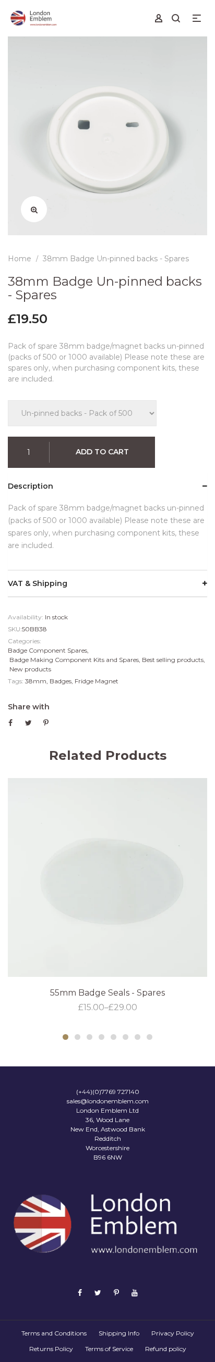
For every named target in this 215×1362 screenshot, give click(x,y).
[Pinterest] (116, 1293)
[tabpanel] (107, 896)
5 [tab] (113, 1037)
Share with (29, 706)
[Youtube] (135, 1293)
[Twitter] (97, 1293)
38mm (35, 681)
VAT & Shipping (37, 583)
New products (30, 669)
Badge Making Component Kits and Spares (74, 660)
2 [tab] (77, 1037)
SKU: (15, 629)
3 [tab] (89, 1037)
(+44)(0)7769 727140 (107, 1092)
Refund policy (165, 1349)
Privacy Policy (172, 1333)
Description (30, 486)
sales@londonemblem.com (108, 1101)
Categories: (24, 641)
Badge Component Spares (47, 650)
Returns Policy (51, 1349)
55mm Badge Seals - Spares (107, 993)
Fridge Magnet (96, 681)
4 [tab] (101, 1037)
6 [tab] (125, 1037)
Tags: (15, 681)
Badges (60, 681)
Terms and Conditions (54, 1333)
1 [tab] (65, 1037)
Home (19, 258)
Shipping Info (119, 1333)
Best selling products (173, 660)
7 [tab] (137, 1037)
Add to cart (102, 451)
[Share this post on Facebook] (10, 723)
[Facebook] (80, 1293)
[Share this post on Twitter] (28, 723)
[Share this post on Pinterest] (46, 723)
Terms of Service (109, 1349)
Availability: (25, 617)
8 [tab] (149, 1037)
